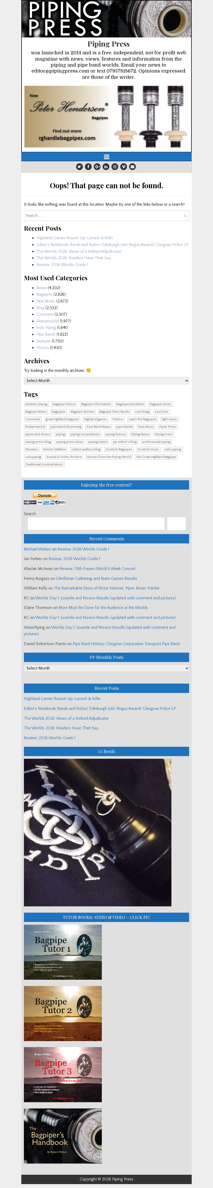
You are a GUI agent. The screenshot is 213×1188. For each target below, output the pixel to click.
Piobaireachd (47, 321)
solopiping (33, 457)
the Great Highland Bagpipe (156, 457)
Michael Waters (37, 549)
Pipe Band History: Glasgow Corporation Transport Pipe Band (127, 643)
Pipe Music (45, 301)
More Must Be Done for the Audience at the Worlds (103, 607)
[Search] (176, 523)
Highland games (95, 419)
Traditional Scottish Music (44, 464)
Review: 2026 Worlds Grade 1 (62, 264)
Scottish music (148, 449)
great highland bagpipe (62, 419)
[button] (106, 116)
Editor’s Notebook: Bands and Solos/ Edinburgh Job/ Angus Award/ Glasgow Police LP (112, 244)
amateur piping (36, 404)
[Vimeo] (123, 166)
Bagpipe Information (96, 404)
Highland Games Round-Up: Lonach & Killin (74, 238)
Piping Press (109, 43)
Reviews (31, 449)
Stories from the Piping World (109, 457)
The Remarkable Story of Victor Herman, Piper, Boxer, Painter (106, 588)
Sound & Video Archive (64, 457)
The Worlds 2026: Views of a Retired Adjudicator (78, 251)
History (42, 347)
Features (43, 341)
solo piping (173, 449)
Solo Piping (46, 327)
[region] (106, 116)
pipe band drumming (65, 427)
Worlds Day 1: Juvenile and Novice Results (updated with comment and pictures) (105, 598)
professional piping (156, 442)
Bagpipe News (35, 411)
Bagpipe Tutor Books (114, 411)
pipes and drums (37, 434)
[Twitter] (79, 166)
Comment (45, 314)
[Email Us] (132, 166)
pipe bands (124, 427)
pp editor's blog (125, 442)
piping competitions (85, 434)
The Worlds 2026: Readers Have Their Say (73, 258)
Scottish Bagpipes (119, 449)
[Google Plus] (97, 166)
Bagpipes (44, 294)
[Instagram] (114, 166)
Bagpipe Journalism (130, 404)
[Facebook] (88, 166)
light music (169, 419)
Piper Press (167, 427)
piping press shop (69, 442)
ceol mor (161, 411)
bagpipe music (160, 404)
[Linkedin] (106, 166)
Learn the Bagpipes (142, 419)
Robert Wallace (54, 449)
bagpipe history (64, 404)
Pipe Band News (99, 427)
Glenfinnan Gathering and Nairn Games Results (96, 578)
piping (60, 434)
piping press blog (38, 442)
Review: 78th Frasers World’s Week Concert (97, 568)
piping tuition (98, 442)
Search (30, 513)
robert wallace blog (85, 449)
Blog (40, 308)
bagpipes (58, 411)
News (41, 287)
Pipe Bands (46, 334)
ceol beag (142, 411)
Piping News (140, 434)
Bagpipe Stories (82, 411)
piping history (115, 434)
